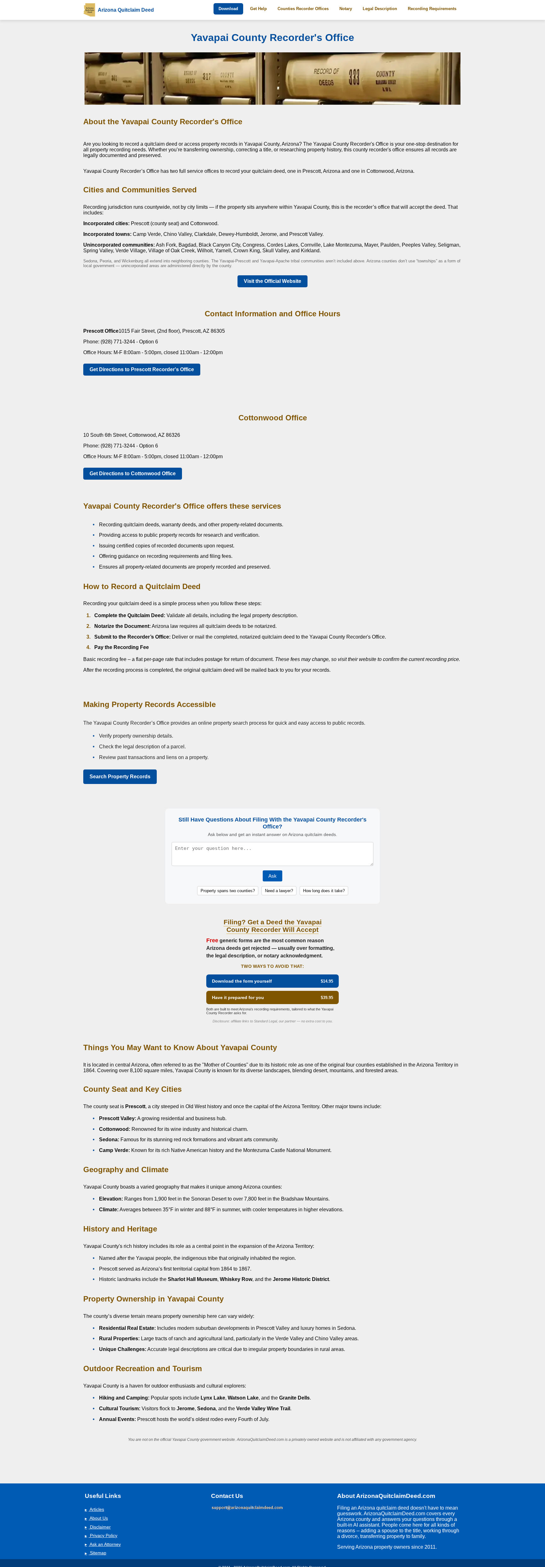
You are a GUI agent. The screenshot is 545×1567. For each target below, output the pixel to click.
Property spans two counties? (228, 890)
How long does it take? (324, 890)
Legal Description (380, 8)
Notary (345, 8)
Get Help (258, 8)
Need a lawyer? (279, 890)
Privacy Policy (101, 1535)
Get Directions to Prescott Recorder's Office (142, 369)
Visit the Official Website (272, 281)
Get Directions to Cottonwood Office (133, 473)
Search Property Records (120, 776)
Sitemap (95, 1553)
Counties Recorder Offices (303, 8)
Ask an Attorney (103, 1544)
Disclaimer (98, 1527)
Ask (272, 876)
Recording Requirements (432, 8)
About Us (96, 1518)
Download (228, 8)
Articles (94, 1509)
